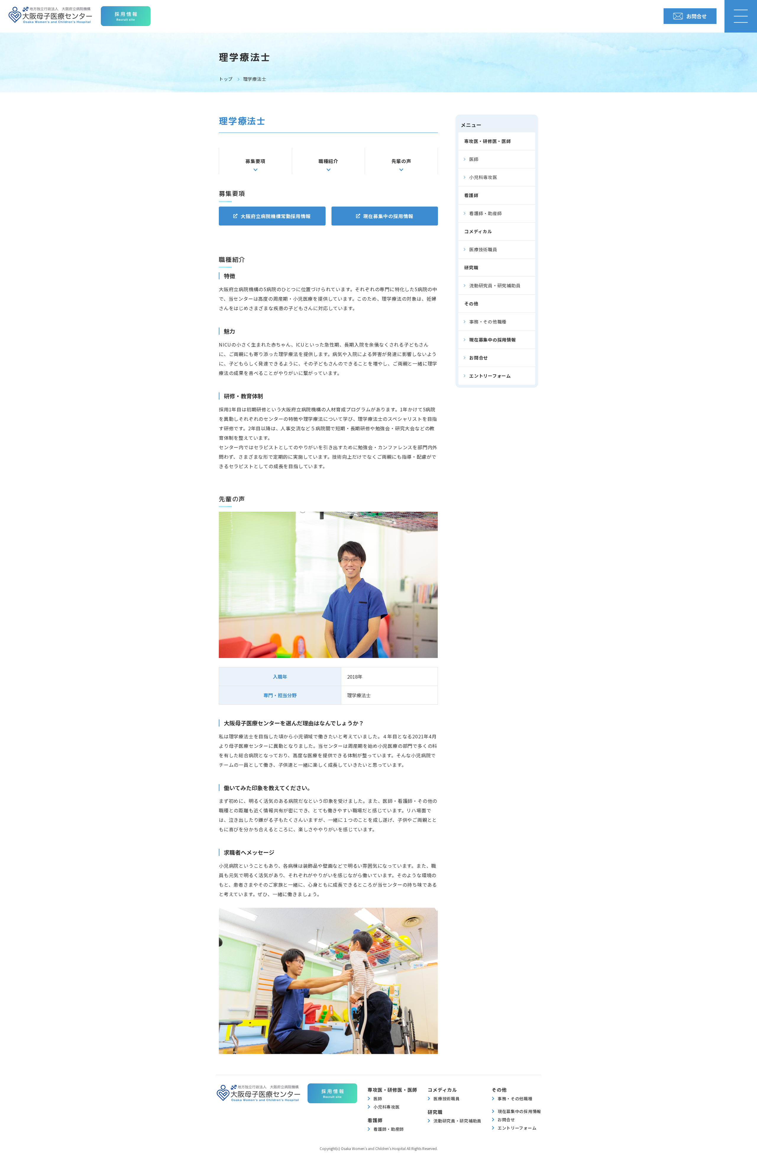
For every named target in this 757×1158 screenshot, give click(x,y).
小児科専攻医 (483, 177)
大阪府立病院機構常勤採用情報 (276, 216)
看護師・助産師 (485, 213)
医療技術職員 (483, 249)
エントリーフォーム (490, 376)
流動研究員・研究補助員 (494, 285)
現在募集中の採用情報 (388, 216)
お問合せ (478, 358)
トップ (226, 79)
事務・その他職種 (488, 321)
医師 (474, 159)
